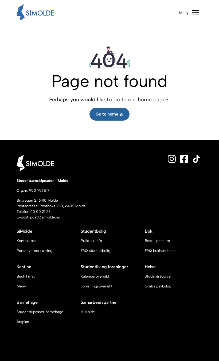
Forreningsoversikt (96, 286)
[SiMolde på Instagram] (172, 158)
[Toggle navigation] (189, 12)
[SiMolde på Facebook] (184, 158)
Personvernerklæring (34, 250)
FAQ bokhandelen (160, 250)
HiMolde (88, 312)
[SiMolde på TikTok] (196, 158)
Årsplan (23, 322)
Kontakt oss (27, 241)
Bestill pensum (157, 241)
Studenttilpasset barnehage (40, 312)
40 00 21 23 (40, 211)
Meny (21, 286)
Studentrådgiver (158, 276)
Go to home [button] (107, 114)
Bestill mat (26, 276)
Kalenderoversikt (95, 276)
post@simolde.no (45, 217)
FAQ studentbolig (95, 250)
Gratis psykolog (158, 286)
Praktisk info (91, 241)
